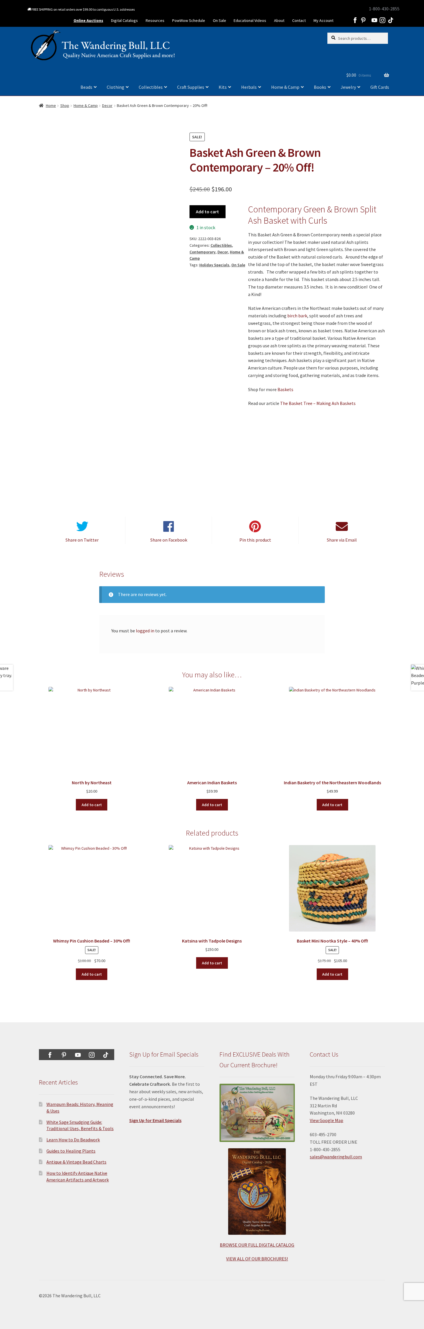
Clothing (115, 87)
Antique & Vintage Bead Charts (76, 1162)
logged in (145, 631)
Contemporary (202, 252)
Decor (107, 105)
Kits (223, 87)
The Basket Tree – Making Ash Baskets (318, 403)
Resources (155, 20)
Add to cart (207, 211)
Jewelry (348, 87)
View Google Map (326, 1120)
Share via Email (342, 540)
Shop (64, 105)
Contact (299, 20)
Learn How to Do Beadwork (73, 1140)
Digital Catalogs (124, 20)
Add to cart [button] (92, 804)
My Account (323, 20)
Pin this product (255, 540)
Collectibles (151, 87)
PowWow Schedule (188, 20)
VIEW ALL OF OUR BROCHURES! (257, 1259)
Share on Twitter (82, 540)
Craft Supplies (190, 87)
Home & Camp (285, 87)
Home (51, 105)
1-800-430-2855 (384, 9)
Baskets (285, 389)
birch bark (297, 315)
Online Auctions (88, 20)
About (279, 20)
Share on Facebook (168, 540)
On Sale (219, 20)
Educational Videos (250, 20)
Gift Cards (379, 87)
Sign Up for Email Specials (155, 1120)
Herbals (249, 87)
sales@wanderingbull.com (336, 1157)
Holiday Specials (214, 264)
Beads (86, 87)
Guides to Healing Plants (70, 1151)
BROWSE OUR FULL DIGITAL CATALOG (257, 1245)
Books (320, 87)
